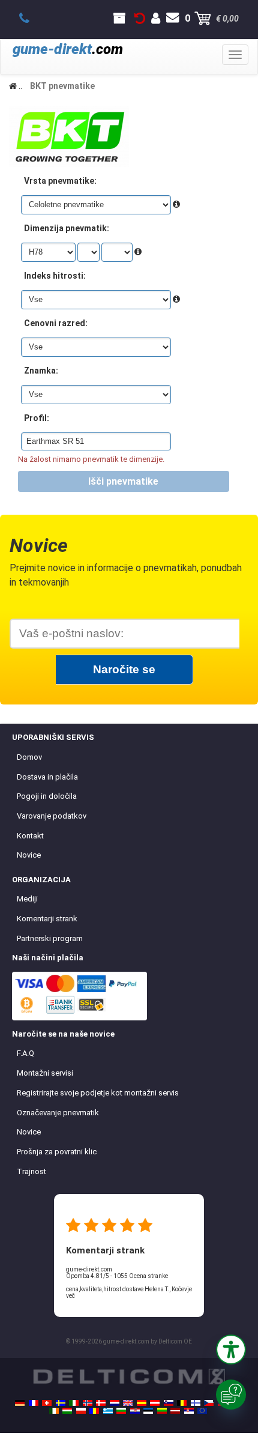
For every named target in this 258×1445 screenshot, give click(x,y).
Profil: (36, 418)
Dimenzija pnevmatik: (66, 228)
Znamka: (41, 370)
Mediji (27, 898)
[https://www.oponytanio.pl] (81, 1411)
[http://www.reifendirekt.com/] (202, 1411)
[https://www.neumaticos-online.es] (141, 1403)
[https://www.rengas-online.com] (195, 1403)
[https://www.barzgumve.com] (121, 1411)
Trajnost (31, 1171)
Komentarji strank (47, 918)
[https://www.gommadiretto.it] (74, 1403)
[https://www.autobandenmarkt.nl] (114, 1403)
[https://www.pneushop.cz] (209, 1403)
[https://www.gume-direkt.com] (168, 1403)
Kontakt (30, 835)
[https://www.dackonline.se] (60, 1403)
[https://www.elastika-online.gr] (108, 1411)
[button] (231, 1349)
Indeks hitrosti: (55, 275)
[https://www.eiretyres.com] (54, 1411)
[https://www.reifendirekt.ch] (47, 1403)
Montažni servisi (45, 1072)
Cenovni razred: (56, 323)
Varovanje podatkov (51, 815)
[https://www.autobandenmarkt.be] (182, 1403)
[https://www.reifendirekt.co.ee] (148, 1411)
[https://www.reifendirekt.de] (20, 1403)
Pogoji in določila (47, 796)
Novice (29, 854)
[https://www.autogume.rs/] (189, 1411)
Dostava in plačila (47, 776)
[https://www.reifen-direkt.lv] (175, 1411)
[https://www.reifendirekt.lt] (162, 1411)
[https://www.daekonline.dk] (101, 1403)
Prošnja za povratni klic (57, 1151)
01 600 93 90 (30, 18)
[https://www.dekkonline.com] (87, 1403)
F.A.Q (25, 1053)
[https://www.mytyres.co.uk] (128, 1403)
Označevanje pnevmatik (58, 1112)
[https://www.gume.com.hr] (135, 1411)
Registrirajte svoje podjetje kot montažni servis (98, 1092)
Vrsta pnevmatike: (60, 181)
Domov (29, 757)
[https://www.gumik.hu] (67, 1411)
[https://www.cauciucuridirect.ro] (94, 1411)
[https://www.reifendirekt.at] (155, 1403)
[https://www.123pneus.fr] (33, 1403)
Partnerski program (50, 938)
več (70, 1295)
